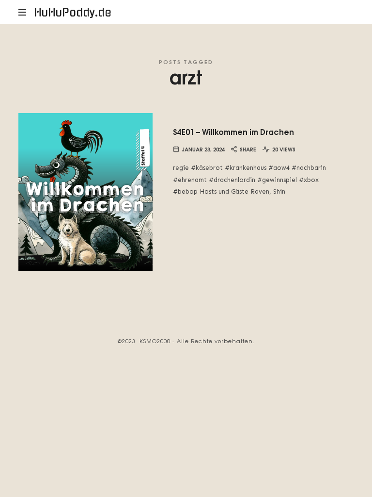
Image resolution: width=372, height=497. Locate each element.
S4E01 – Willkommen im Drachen (233, 131)
